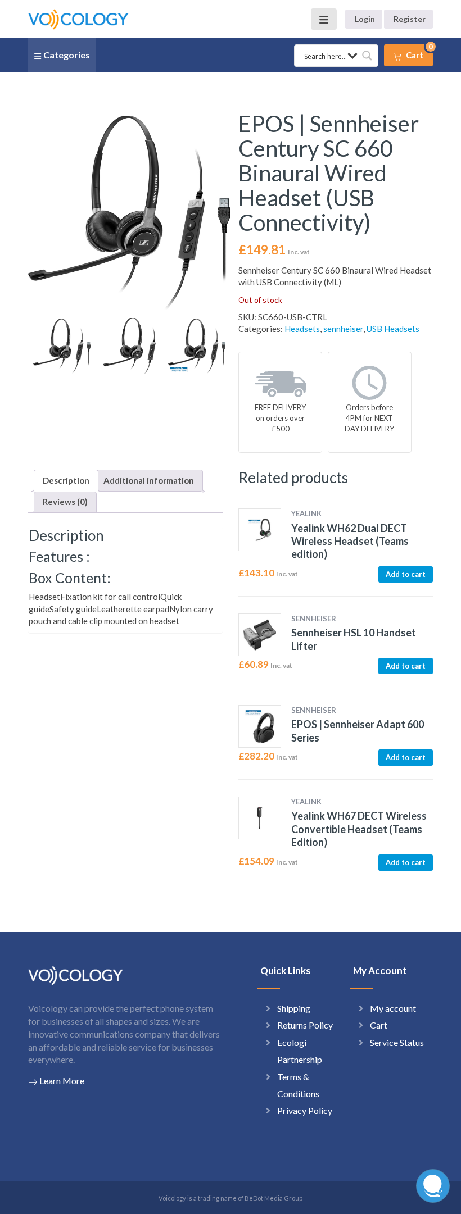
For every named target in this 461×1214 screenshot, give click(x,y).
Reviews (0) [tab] (65, 502)
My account (393, 1008)
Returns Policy (305, 1025)
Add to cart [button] (406, 574)
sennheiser (343, 329)
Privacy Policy (304, 1110)
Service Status (397, 1042)
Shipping (293, 1008)
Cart (378, 1025)
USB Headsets (393, 329)
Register (410, 19)
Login (365, 19)
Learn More (61, 1080)
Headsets (302, 329)
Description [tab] (66, 480)
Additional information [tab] (148, 480)
